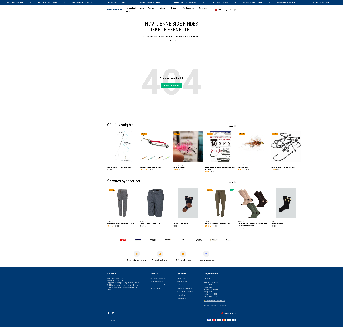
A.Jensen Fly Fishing (178, 165)
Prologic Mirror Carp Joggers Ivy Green (217, 224)
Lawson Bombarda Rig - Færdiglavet (119, 167)
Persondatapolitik (155, 288)
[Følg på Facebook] (108, 313)
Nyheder (142, 8)
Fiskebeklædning (188, 8)
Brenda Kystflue (243, 167)
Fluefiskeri (174, 8)
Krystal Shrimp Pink (179, 167)
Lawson (109, 165)
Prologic (207, 221)
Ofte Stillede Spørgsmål (185, 291)
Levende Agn (181, 298)
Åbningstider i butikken (157, 278)
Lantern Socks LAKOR (278, 224)
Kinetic (272, 165)
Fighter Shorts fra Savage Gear (150, 224)
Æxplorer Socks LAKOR (180, 224)
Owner (206, 165)
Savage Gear (110, 221)
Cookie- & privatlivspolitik (158, 285)
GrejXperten (241, 221)
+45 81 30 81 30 (118, 280)
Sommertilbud (131, 8)
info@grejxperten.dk (117, 278)
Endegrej (162, 8)
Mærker (129, 12)
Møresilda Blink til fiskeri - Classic (151, 167)
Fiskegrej (151, 8)
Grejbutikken (181, 278)
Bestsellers (181, 295)
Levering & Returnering (184, 288)
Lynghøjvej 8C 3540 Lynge (218, 305)
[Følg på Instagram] (113, 313)
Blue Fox (142, 165)
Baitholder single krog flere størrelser (283, 167)
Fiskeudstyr (203, 8)
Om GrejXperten (182, 281)
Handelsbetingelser (156, 281)
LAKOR (174, 221)
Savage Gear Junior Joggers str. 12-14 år (120, 224)
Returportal (180, 285)
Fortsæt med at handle (171, 85)
